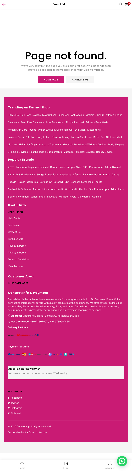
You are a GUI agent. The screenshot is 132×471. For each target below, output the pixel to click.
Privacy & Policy (17, 245)
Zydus (115, 174)
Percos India (96, 167)
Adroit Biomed (113, 167)
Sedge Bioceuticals (47, 174)
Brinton (106, 174)
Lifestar (77, 174)
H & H (19, 174)
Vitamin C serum (95, 114)
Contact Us (14, 231)
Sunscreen (63, 114)
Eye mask (80, 129)
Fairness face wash (96, 122)
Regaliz (12, 181)
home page (51, 79)
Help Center (14, 218)
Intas (42, 196)
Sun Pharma (96, 189)
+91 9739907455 (60, 321)
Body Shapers (116, 144)
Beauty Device (104, 151)
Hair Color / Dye (28, 144)
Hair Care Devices (30, 114)
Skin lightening (60, 137)
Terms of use (15, 238)
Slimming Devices (18, 151)
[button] (126, 4)
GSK (66, 181)
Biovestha (51, 196)
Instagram (16, 407)
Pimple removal (75, 122)
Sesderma (65, 174)
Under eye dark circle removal (55, 129)
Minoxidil (68, 144)
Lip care (12, 144)
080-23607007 (39, 321)
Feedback (13, 225)
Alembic (83, 189)
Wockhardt (57, 189)
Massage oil (94, 129)
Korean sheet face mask (85, 137)
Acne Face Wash (55, 122)
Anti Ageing (77, 114)
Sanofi (33, 196)
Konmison (21, 167)
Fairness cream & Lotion (21, 137)
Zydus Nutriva (41, 189)
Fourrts (98, 181)
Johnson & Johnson (82, 181)
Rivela (72, 196)
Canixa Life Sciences (19, 189)
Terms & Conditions (19, 259)
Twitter (15, 402)
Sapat (11, 174)
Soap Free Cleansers (32, 122)
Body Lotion (43, 137)
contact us (80, 79)
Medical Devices (85, 151)
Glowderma (84, 196)
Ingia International (38, 167)
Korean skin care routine (22, 129)
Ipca (106, 189)
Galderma (32, 181)
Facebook (16, 397)
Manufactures (15, 266)
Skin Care (13, 114)
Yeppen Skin (74, 167)
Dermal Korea (57, 167)
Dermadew (46, 181)
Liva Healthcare (92, 174)
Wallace (63, 196)
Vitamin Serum (114, 114)
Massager (68, 151)
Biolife (11, 196)
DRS (85, 167)
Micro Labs (117, 189)
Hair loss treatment (49, 144)
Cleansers (13, 122)
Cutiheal (96, 196)
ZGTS (11, 167)
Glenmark (29, 174)
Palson (21, 181)
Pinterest (16, 413)
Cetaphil (58, 181)
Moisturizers (49, 114)
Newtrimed (22, 196)
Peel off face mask (112, 137)
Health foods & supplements (45, 151)
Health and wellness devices (90, 144)
